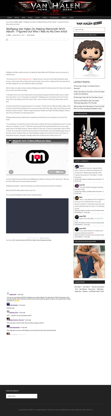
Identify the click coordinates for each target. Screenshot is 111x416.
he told (24, 79)
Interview (18, 240)
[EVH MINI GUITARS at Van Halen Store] (89, 157)
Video (38, 240)
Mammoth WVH (25, 240)
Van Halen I (77, 287)
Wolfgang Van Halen (45, 240)
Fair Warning (83, 289)
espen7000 (82, 216)
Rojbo (80, 197)
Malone (81, 166)
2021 (14, 240)
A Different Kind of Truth (96, 291)
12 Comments (30, 35)
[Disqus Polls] (38, 267)
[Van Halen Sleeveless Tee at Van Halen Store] (89, 277)
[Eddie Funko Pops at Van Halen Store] (89, 78)
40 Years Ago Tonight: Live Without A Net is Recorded (88, 179)
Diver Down (91, 289)
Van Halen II (86, 287)
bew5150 (82, 185)
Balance (85, 291)
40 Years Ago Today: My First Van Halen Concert (88, 97)
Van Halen (33, 240)
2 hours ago (87, 212)
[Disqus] (38, 313)
